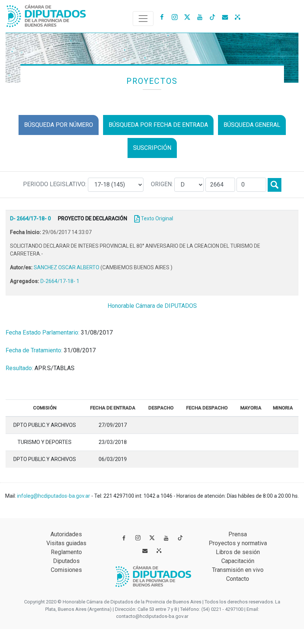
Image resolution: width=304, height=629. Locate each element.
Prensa (237, 534)
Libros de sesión (238, 552)
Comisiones (66, 569)
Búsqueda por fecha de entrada (158, 124)
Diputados (66, 560)
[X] (187, 16)
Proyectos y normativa (238, 543)
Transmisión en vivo (238, 569)
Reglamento (66, 552)
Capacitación (237, 560)
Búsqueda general (252, 124)
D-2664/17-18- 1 (59, 281)
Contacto (237, 578)
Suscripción (152, 147)
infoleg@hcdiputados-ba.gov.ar (54, 496)
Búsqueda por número (58, 124)
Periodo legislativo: (55, 184)
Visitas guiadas (66, 543)
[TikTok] (212, 16)
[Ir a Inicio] (46, 14)
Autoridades (66, 534)
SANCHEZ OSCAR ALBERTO (67, 267)
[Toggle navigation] (143, 18)
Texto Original (157, 218)
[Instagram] (174, 16)
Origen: (162, 184)
